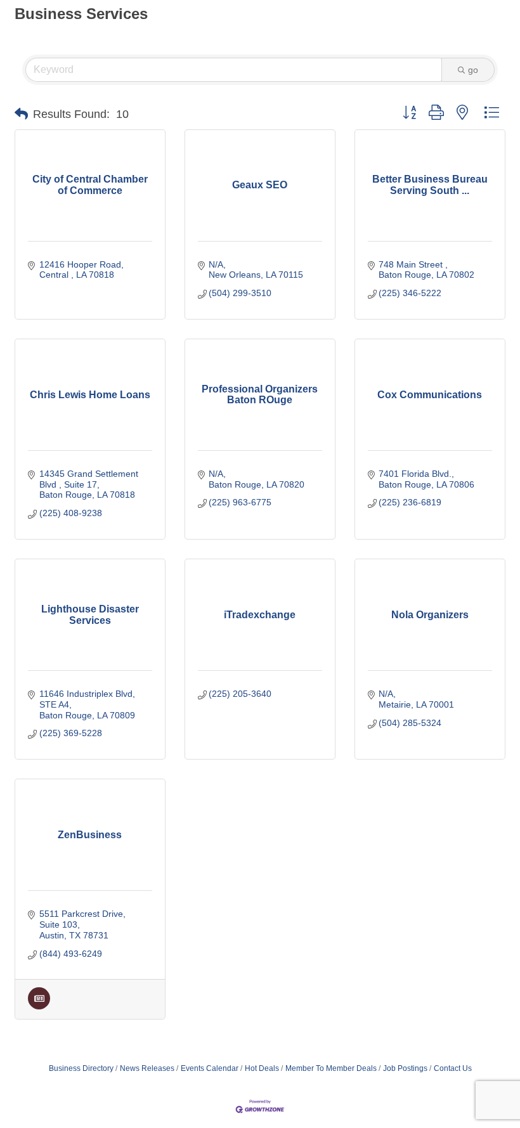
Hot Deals (262, 1068)
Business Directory (81, 1068)
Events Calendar (209, 1068)
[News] (39, 1006)
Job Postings (405, 1068)
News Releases (147, 1068)
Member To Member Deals (331, 1068)
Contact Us (453, 1068)
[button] (21, 114)
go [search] (473, 70)
